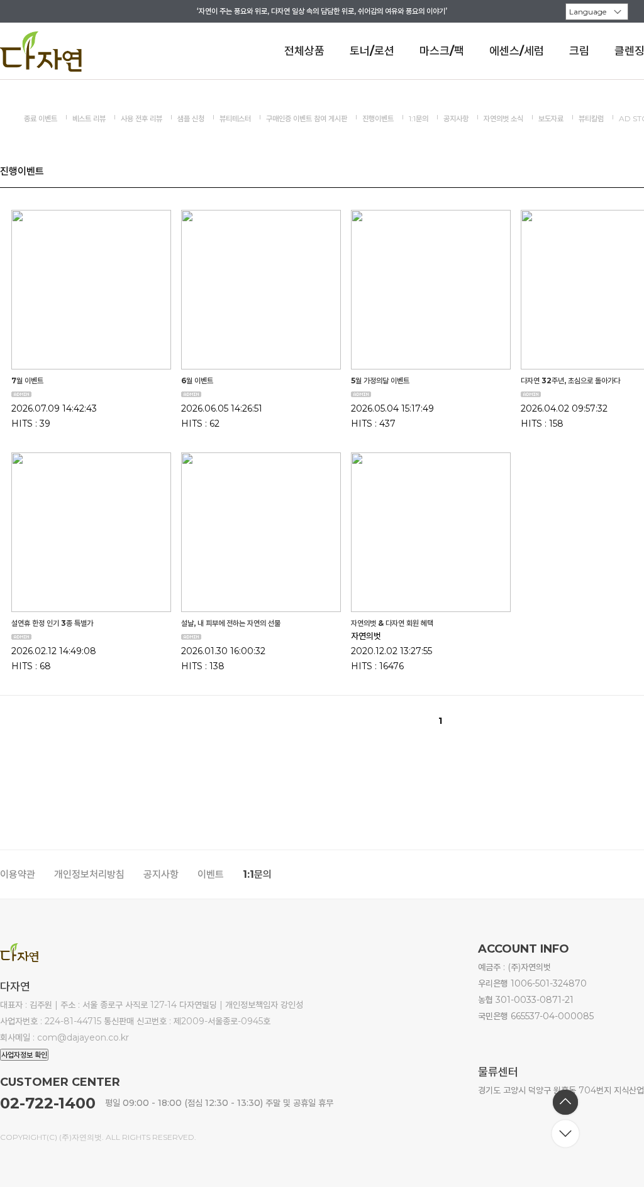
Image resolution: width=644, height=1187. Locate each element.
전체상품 (304, 51)
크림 (579, 51)
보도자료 (551, 118)
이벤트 (210, 874)
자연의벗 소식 (503, 118)
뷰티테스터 (235, 118)
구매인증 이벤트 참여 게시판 (306, 118)
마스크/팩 (441, 51)
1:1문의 (418, 118)
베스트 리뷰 (89, 118)
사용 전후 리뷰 (141, 118)
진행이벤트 (378, 118)
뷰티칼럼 (591, 118)
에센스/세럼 (516, 51)
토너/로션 (372, 51)
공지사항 (456, 118)
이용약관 (17, 874)
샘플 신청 (190, 118)
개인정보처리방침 (89, 874)
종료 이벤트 (40, 118)
